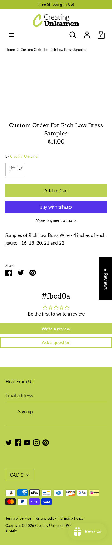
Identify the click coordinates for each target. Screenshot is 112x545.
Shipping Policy (71, 518)
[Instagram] (36, 442)
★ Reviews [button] (106, 279)
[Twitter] (8, 442)
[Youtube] (27, 442)
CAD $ (16, 475)
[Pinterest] (45, 442)
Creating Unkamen (24, 156)
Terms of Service (18, 518)
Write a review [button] (56, 328)
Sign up (25, 411)
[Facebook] (18, 442)
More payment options (56, 220)
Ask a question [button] (56, 342)
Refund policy (45, 518)
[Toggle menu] (11, 34)
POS (69, 525)
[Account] (87, 33)
